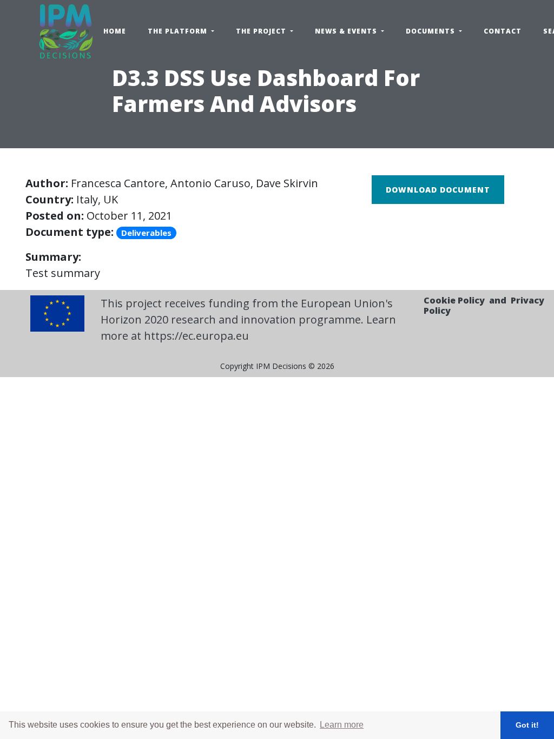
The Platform (178, 31)
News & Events (347, 31)
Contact (503, 31)
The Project (262, 31)
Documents (431, 31)
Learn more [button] (342, 724)
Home (114, 31)
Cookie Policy (454, 300)
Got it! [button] (527, 725)
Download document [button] (438, 189)
